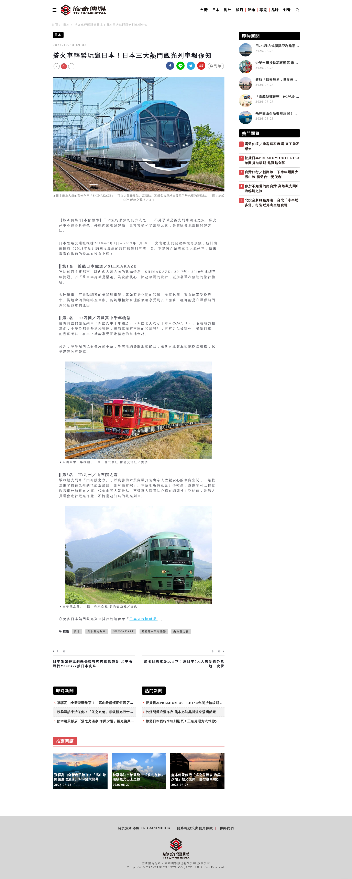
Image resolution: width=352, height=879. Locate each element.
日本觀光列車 (96, 631)
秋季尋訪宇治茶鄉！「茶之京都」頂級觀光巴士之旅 (97, 712)
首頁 (55, 24)
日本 (216, 10)
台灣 (204, 10)
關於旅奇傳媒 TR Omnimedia (144, 828)
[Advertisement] (269, 240)
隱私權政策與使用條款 (195, 828)
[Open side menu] (54, 10)
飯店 (239, 10)
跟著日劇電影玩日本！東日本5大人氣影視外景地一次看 (184, 664)
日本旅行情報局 (143, 619)
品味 (275, 10)
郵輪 (251, 10)
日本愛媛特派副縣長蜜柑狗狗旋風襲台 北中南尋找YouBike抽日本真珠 (93, 664)
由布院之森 (181, 631)
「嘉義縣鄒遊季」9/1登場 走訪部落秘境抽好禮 (291, 96)
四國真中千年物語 (154, 631)
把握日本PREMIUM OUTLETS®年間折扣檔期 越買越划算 (192, 702)
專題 (263, 10)
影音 (287, 10)
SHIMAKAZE (123, 631)
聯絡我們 (227, 828)
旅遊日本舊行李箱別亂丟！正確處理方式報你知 (182, 721)
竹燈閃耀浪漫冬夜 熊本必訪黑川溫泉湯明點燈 (181, 712)
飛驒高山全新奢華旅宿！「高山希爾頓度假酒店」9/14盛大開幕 (105, 702)
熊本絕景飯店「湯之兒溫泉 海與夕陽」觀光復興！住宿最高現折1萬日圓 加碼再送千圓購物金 (128, 721)
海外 (228, 10)
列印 (218, 66)
